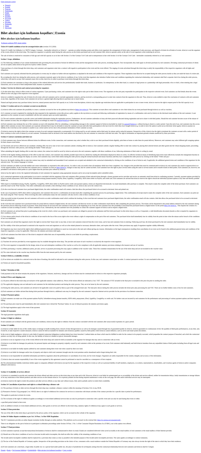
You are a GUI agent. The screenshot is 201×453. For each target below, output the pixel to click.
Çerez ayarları (67, 450)
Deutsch (7, 5)
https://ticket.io (61, 167)
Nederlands (9, 11)
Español (7, 16)
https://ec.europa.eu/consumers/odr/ (109, 420)
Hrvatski (8, 22)
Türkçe (7, 20)
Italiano (7, 15)
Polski (7, 13)
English (7, 7)
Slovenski (8, 28)
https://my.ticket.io (82, 109)
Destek (3, 450)
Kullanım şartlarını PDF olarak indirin (13, 43)
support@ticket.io (63, 120)
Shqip (7, 26)
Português (8, 24)
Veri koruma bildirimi (19, 450)
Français (8, 9)
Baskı (9, 450)
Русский (8, 18)
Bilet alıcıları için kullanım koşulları (50, 450)
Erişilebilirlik (32, 450)
